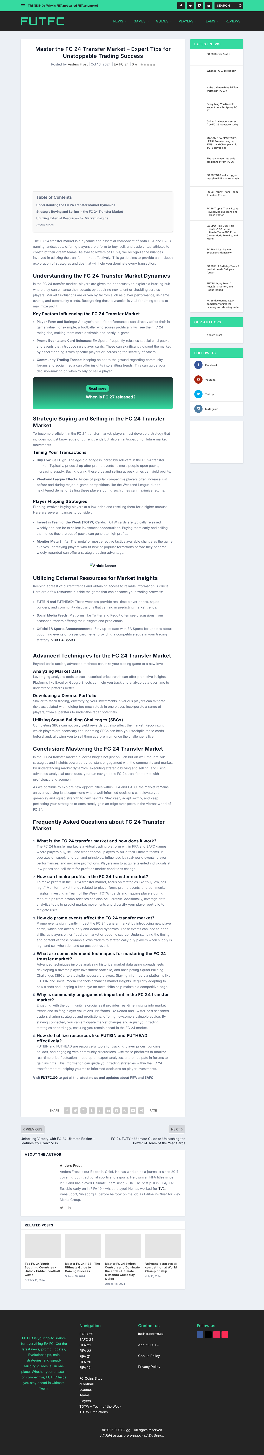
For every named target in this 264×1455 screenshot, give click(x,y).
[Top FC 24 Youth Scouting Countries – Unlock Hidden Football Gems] (43, 1246)
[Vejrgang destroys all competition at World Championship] (163, 1246)
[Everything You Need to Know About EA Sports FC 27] (199, 107)
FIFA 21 (85, 1356)
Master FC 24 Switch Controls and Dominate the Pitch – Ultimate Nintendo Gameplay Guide (122, 1271)
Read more (97, 388)
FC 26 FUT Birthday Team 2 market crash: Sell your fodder (223, 269)
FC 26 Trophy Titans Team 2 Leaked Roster (222, 193)
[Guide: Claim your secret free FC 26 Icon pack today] (199, 124)
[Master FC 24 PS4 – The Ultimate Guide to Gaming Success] (83, 1246)
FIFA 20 (85, 1362)
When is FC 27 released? (111, 397)
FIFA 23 (85, 1345)
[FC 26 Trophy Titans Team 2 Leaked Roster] (199, 195)
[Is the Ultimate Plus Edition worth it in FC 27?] (199, 90)
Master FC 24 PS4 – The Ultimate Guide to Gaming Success (82, 1267)
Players (186, 21)
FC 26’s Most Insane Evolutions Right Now (219, 251)
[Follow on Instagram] (216, 1334)
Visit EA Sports (63, 640)
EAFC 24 (86, 1339)
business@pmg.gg (151, 1333)
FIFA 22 (85, 1351)
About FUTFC (148, 1345)
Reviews (233, 21)
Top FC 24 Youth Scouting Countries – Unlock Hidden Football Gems (42, 1269)
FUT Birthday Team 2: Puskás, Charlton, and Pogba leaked (220, 286)
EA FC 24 (121, 64)
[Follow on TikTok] (225, 1334)
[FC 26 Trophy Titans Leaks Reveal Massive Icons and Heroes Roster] (199, 211)
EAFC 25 (86, 1334)
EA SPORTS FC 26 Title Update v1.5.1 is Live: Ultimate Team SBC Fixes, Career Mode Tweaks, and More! (222, 232)
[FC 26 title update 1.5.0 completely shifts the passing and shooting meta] (199, 303)
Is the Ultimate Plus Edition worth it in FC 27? (222, 89)
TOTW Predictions (93, 1412)
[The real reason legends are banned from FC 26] (199, 161)
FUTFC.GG (49, 1077)
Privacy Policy (149, 1367)
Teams (209, 21)
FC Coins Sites (90, 1378)
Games (139, 21)
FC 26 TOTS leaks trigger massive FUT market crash (223, 177)
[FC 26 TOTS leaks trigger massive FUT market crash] (199, 178)
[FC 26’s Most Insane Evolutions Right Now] (199, 252)
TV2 (161, 1188)
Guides (162, 21)
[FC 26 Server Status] (199, 57)
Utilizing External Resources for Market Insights (72, 218)
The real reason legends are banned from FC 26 (221, 160)
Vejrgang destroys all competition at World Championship (161, 1267)
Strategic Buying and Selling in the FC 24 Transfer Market (79, 212)
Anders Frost (78, 64)
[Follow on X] (208, 1334)
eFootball (86, 1384)
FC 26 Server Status (219, 54)
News (118, 21)
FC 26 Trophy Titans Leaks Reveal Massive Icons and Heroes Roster (222, 211)
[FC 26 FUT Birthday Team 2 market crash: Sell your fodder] (199, 269)
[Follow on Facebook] (200, 1334)
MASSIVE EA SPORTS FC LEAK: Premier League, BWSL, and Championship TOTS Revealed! (222, 143)
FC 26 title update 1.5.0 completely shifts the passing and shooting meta (223, 303)
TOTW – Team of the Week (100, 1406)
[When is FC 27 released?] (199, 74)
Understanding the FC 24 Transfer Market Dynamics (75, 205)
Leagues (85, 1389)
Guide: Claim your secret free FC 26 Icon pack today (222, 123)
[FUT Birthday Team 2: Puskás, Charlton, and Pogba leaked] (199, 286)
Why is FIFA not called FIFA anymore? (72, 5)
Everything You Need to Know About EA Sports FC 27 (222, 107)
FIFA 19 (85, 1367)
